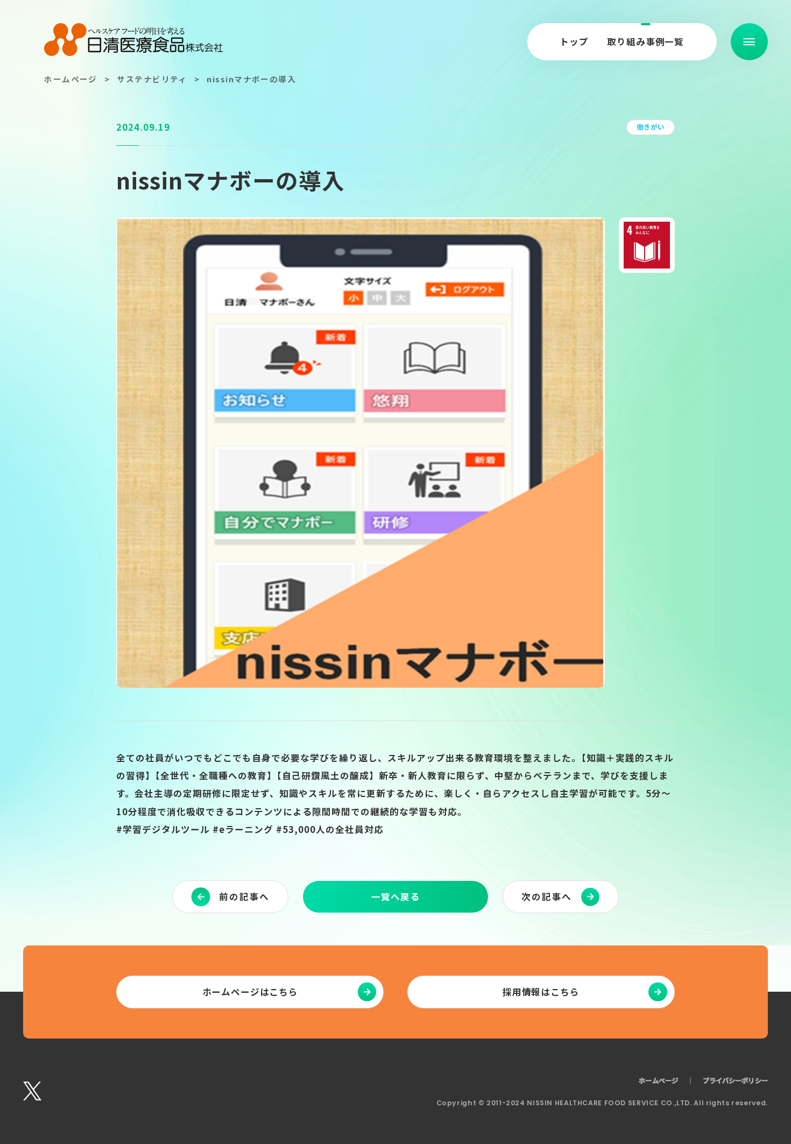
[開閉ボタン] (749, 41)
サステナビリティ (152, 78)
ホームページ (70, 78)
